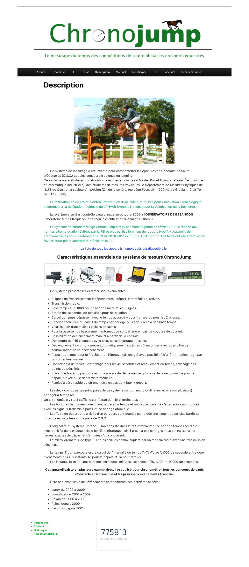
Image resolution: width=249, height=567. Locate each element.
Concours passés (191, 72)
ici (165, 248)
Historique (40, 530)
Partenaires (41, 522)
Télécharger (139, 72)
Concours (169, 72)
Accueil (41, 72)
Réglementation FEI (46, 533)
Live (155, 72)
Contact (39, 526)
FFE (74, 72)
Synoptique (59, 72)
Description (102, 72)
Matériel (121, 72)
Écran (85, 72)
